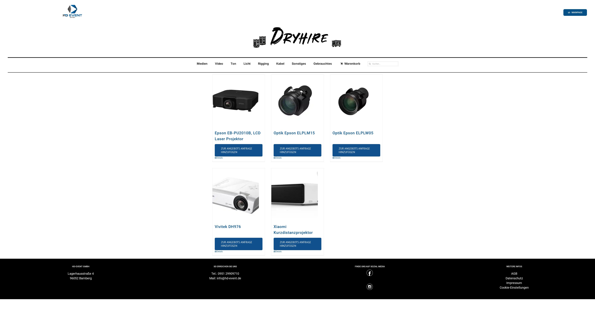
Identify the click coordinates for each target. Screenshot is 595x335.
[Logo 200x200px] (72, 4)
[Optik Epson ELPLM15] (297, 101)
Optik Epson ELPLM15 (294, 133)
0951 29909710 (228, 273)
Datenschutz (514, 278)
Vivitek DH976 (228, 226)
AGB (514, 273)
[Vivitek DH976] (238, 194)
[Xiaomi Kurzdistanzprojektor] (297, 194)
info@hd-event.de (229, 278)
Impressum (514, 283)
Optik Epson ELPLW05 (353, 133)
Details (220, 158)
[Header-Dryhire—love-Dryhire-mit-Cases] (297, 25)
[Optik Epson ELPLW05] (356, 101)
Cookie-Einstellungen (514, 287)
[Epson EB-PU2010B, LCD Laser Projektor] (238, 101)
